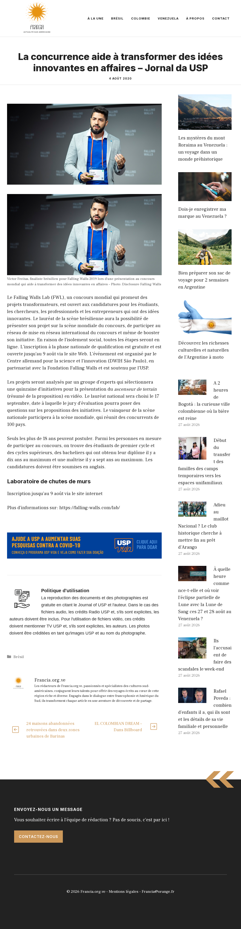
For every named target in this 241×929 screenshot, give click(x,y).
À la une (96, 18)
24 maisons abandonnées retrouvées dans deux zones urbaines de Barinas (53, 730)
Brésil (117, 18)
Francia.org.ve (92, 891)
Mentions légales (123, 891)
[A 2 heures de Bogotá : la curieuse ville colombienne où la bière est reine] (192, 391)
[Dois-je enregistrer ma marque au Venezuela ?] (205, 198)
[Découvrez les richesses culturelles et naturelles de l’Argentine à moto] (205, 331)
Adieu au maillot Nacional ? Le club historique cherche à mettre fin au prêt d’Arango (203, 526)
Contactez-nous (38, 836)
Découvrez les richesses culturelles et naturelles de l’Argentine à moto (203, 350)
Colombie (140, 18)
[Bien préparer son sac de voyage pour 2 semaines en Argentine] (205, 261)
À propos (195, 18)
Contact (221, 18)
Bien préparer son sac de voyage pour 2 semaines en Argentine (204, 280)
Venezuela (168, 18)
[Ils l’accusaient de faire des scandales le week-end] (192, 655)
